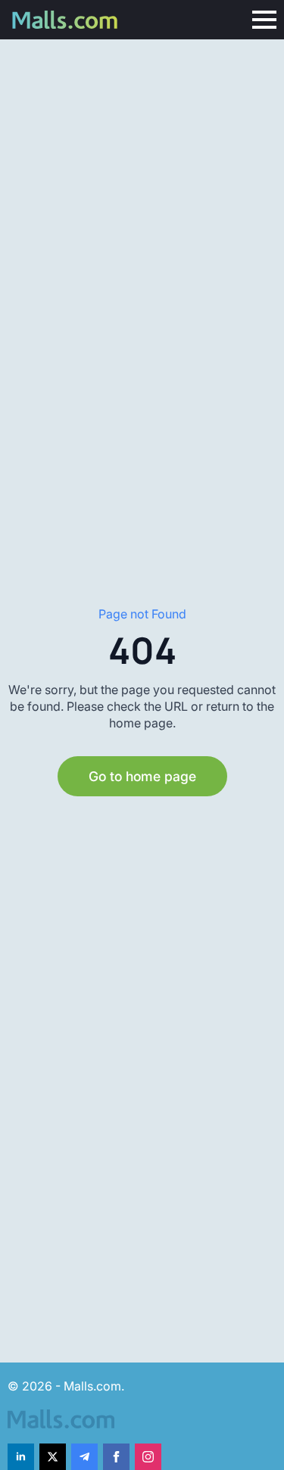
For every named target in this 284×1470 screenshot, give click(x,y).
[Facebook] (116, 1457)
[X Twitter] (52, 1457)
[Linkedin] (21, 1457)
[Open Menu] (264, 20)
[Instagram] (148, 1457)
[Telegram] (84, 1457)
